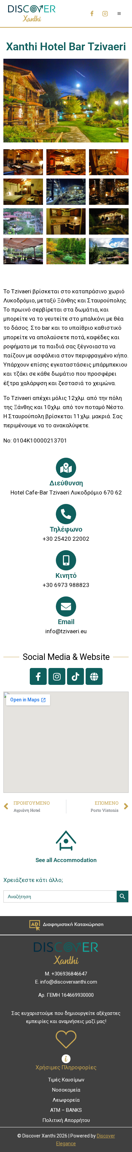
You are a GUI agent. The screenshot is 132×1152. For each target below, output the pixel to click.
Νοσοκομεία (66, 1090)
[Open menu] (119, 13)
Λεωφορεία (66, 1100)
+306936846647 (69, 974)
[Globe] (94, 676)
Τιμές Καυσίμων (66, 1080)
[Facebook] (91, 13)
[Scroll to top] (115, 1132)
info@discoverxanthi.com (68, 982)
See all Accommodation (66, 860)
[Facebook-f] (38, 676)
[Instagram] (105, 13)
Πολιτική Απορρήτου (66, 1120)
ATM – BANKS (66, 1110)
